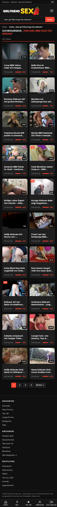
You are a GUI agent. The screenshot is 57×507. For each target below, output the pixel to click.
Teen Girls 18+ (7, 443)
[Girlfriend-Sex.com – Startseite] (21, 11)
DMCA (4, 473)
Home (4, 27)
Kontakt (5, 481)
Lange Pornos (8, 417)
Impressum (7, 466)
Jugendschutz (8, 485)
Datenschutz (7, 470)
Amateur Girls (7, 436)
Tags (4, 425)
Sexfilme (14, 2)
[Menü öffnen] (52, 11)
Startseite (6, 406)
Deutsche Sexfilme (24, 2)
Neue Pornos (7, 409)
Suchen (50, 20)
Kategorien (6, 421)
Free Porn (5, 2)
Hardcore (6, 447)
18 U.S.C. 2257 (7, 477)
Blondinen (6, 451)
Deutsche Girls (8, 439)
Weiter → (40, 385)
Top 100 (5, 413)
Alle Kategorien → (9, 455)
